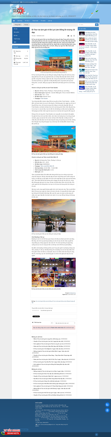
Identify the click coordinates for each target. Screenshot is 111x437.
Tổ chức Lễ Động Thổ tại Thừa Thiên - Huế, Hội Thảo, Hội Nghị (90, 65)
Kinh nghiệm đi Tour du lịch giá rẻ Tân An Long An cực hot (49, 344)
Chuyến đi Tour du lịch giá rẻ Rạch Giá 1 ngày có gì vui (48, 376)
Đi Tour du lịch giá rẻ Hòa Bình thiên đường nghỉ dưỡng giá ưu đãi (51, 383)
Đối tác (15, 35)
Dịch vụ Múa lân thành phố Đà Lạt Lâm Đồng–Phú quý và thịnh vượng (91, 39)
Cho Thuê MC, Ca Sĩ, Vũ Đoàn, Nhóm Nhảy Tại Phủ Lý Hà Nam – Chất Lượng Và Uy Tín (87, 53)
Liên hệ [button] (50, 20)
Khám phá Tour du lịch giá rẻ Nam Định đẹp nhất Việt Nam (48, 346)
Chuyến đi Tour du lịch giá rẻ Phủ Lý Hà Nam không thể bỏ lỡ (49, 395)
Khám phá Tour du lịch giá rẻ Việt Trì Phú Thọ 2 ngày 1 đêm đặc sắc (51, 359)
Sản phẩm (16, 32)
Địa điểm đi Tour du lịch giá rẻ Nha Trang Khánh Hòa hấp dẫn (49, 378)
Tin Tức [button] (27, 20)
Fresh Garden (44, 98)
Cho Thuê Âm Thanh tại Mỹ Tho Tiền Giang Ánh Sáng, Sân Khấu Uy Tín (91, 76)
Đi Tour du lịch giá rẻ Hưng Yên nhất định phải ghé (46, 381)
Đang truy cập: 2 (24, 429)
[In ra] (71, 35)
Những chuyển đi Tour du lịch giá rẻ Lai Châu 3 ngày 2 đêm (49, 371)
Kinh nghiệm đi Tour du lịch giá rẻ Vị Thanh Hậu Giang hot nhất (50, 386)
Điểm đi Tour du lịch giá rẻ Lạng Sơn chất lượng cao (47, 339)
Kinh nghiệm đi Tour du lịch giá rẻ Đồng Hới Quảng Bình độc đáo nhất (51, 364)
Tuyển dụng (17, 39)
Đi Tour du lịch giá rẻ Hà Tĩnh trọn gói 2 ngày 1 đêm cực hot (49, 392)
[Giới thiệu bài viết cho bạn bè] (68, 35)
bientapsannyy (72, 293)
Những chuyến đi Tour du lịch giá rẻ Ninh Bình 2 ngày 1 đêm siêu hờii (51, 351)
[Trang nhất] (14, 21)
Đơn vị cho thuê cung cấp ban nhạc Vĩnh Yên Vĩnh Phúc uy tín (91, 59)
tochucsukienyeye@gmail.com (30, 2)
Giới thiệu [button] (19, 20)
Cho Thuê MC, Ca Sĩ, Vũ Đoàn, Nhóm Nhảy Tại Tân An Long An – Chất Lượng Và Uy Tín (88, 46)
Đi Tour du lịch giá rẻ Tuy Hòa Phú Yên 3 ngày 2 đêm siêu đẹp (49, 362)
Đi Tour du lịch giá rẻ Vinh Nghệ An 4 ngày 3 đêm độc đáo (48, 349)
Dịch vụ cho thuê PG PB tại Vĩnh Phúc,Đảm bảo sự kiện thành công (91, 82)
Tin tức (15, 29)
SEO (15, 42)
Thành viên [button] (35, 20)
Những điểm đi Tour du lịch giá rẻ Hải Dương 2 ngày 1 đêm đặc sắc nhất (52, 388)
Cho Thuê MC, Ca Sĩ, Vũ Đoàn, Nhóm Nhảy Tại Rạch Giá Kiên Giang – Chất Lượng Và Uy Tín (87, 89)
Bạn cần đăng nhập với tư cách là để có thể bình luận (53, 327)
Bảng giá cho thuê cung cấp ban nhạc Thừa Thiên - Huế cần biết (88, 71)
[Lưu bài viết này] (74, 35)
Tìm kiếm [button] (43, 20)
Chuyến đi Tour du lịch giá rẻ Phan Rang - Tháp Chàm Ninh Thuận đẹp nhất (53, 355)
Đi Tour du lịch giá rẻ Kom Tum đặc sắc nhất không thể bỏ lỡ (49, 373)
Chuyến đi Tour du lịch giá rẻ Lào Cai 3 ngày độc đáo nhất (48, 341)
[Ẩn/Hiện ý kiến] (52, 323)
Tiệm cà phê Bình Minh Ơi (47, 166)
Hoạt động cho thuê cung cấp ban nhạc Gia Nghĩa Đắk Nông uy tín (91, 34)
